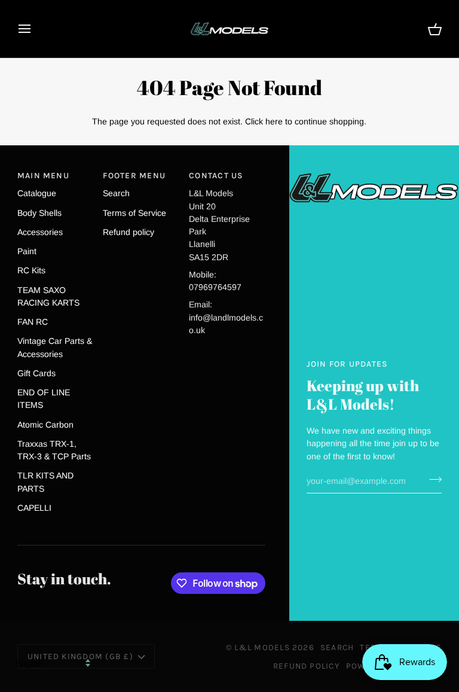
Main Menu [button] (43, 175)
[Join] (432, 479)
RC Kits (31, 270)
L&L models (263, 647)
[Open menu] (35, 28)
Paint (26, 251)
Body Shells (39, 213)
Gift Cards (36, 373)
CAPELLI (34, 508)
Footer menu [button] (134, 175)
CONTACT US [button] (216, 175)
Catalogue (36, 193)
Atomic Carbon (45, 424)
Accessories (40, 232)
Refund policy (128, 232)
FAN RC (32, 322)
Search (116, 193)
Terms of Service (134, 213)
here (274, 121)
